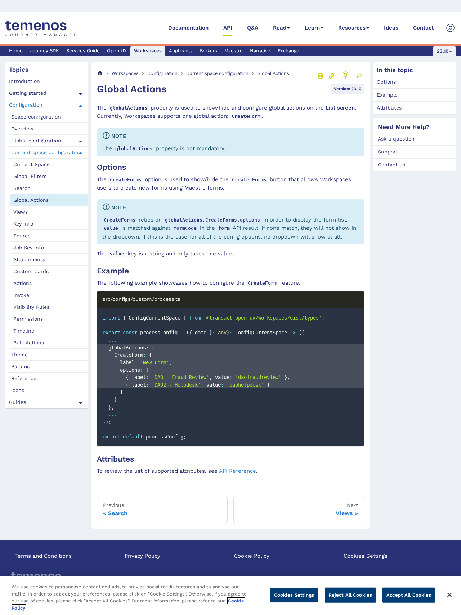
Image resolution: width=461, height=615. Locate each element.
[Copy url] (332, 75)
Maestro (233, 50)
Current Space (31, 164)
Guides (17, 402)
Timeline (23, 331)
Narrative (260, 50)
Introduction (24, 81)
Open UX (117, 50)
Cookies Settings (366, 556)
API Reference (237, 471)
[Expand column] (359, 75)
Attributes (389, 108)
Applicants (181, 50)
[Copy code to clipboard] (355, 317)
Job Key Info (28, 247)
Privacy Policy (142, 556)
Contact (423, 27)
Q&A (252, 27)
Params (20, 366)
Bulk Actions (28, 343)
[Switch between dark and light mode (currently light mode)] (345, 75)
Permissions (28, 319)
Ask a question (396, 139)
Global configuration (36, 140)
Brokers (208, 50)
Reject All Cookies (350, 595)
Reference (23, 378)
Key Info (23, 224)
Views (20, 212)
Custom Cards (31, 271)
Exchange (288, 50)
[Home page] (100, 73)
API (227, 27)
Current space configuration (46, 152)
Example (387, 95)
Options (386, 82)
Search (22, 188)
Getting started (27, 93)
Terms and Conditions (43, 556)
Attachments (29, 259)
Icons (17, 390)
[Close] (449, 595)
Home (16, 50)
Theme (19, 354)
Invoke (21, 295)
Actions (22, 283)
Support (388, 152)
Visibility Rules (31, 307)
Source (22, 236)
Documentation (188, 27)
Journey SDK (44, 50)
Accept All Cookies (408, 595)
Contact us (391, 165)
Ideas (391, 27)
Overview (22, 129)
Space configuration (36, 117)
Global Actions (31, 200)
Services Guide (83, 50)
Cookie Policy (251, 556)
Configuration (25, 105)
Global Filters (29, 176)
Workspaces (148, 50)
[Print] (320, 75)
